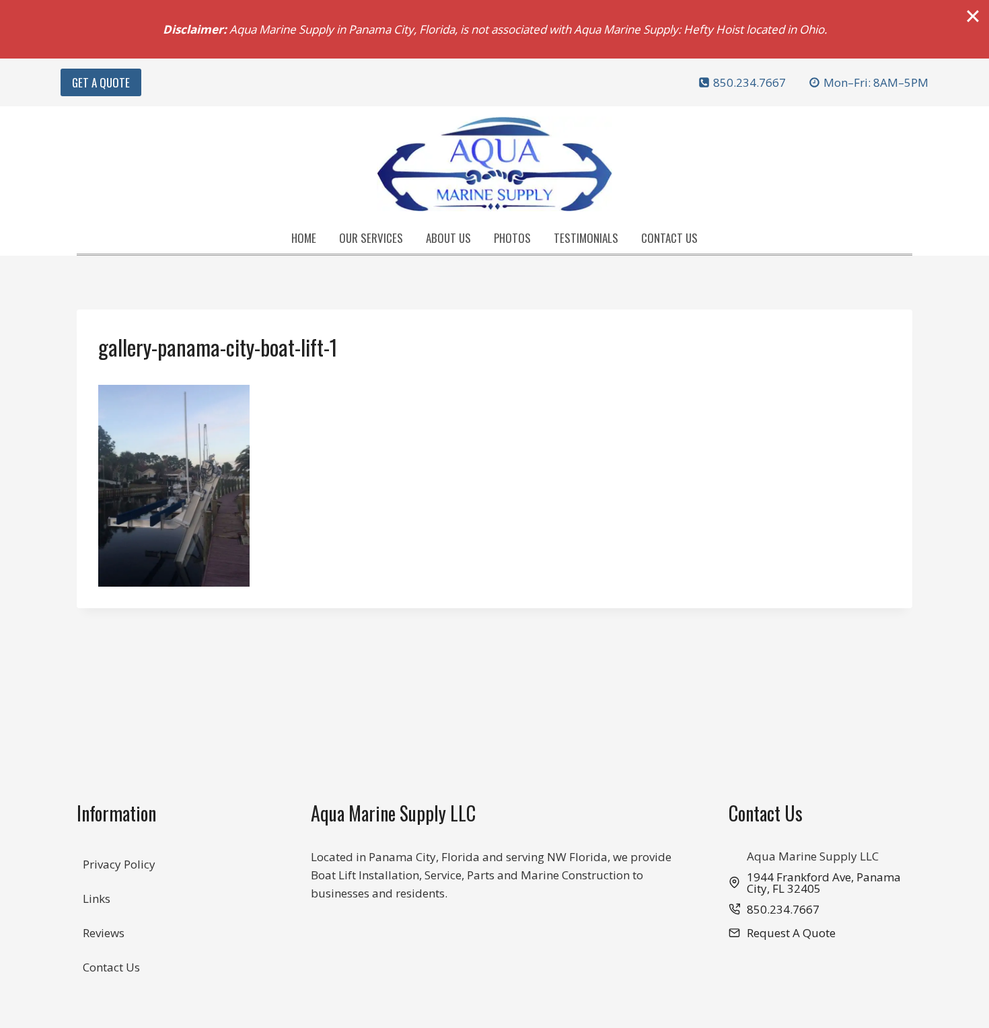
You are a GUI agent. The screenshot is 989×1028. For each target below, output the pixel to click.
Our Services (371, 237)
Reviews (103, 933)
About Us (448, 237)
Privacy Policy (119, 864)
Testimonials (586, 237)
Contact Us (669, 237)
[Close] (973, 16)
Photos (512, 237)
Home (303, 237)
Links (96, 898)
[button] (782, 932)
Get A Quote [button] (101, 82)
